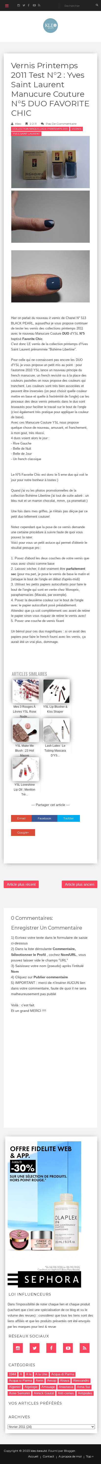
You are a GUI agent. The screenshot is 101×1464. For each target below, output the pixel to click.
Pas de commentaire (61, 124)
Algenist (15, 1387)
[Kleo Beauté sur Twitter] (23, 5)
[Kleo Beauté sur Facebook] (28, 5)
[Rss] (84, 1348)
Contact (48, 1456)
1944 (12, 1374)
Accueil (33, 1456)
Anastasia (66, 1387)
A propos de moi (70, 1456)
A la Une (41, 1374)
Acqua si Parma (20, 1380)
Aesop (51, 1380)
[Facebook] (51, 1348)
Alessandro (81, 1380)
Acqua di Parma (62, 1374)
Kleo (18, 124)
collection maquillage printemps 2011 (40, 128)
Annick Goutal (44, 1393)
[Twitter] (34, 1348)
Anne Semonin (19, 1393)
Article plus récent (21, 884)
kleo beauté (39, 1451)
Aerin (39, 1380)
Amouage (48, 1387)
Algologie (31, 1387)
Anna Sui (83, 1387)
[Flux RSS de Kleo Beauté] (39, 5)
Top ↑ (90, 1456)
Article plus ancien (79, 884)
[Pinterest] (68, 1348)
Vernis (76, 128)
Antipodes (85, 1393)
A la (28, 1374)
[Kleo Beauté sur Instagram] (18, 5)
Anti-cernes (66, 1393)
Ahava (64, 1380)
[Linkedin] (18, 1348)
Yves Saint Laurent (26, 133)
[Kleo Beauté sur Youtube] (34, 5)
